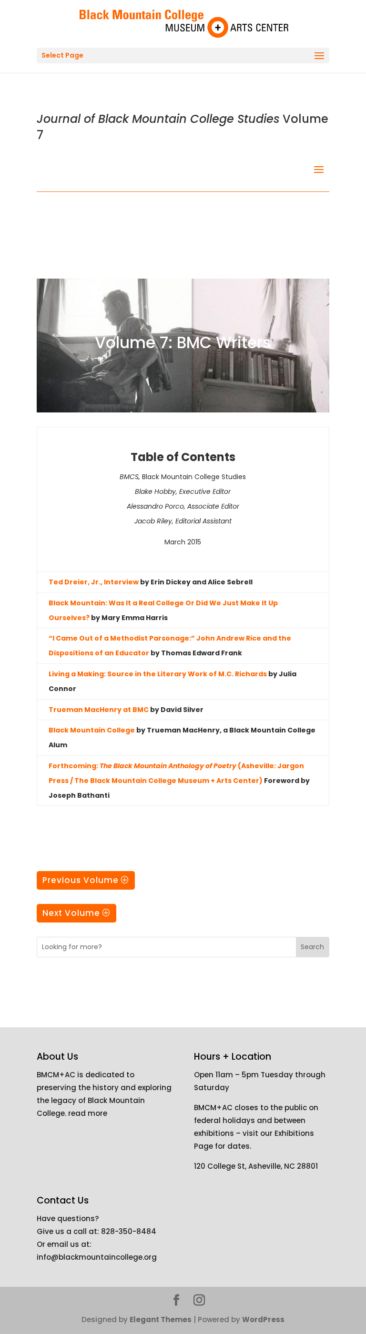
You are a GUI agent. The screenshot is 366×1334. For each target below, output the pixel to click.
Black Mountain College (92, 730)
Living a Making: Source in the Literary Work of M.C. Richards (158, 674)
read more (87, 1113)
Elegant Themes (161, 1319)
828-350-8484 (128, 1231)
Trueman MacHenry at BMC (99, 709)
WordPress (263, 1319)
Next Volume (71, 913)
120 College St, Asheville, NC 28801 (256, 1166)
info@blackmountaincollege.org (97, 1257)
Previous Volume (80, 880)
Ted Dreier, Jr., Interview (94, 582)
